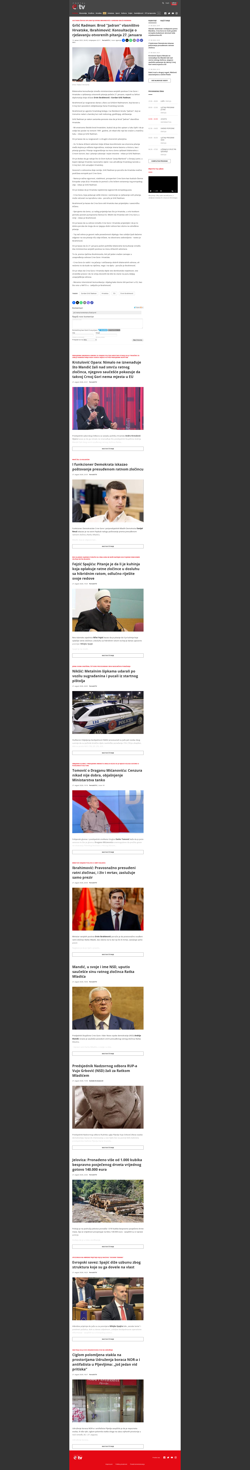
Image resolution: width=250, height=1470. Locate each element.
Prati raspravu (142, 307)
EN (159, 13)
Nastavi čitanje (108, 449)
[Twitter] (169, 13)
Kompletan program (159, 161)
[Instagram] (176, 13)
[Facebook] (165, 13)
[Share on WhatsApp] (130, 40)
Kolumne (111, 13)
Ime (73, 333)
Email (98, 333)
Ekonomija (83, 13)
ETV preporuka (150, 13)
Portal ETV (106, 40)
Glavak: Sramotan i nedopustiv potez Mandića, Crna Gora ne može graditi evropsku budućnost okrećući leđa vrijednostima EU (163, 32)
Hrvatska (105, 293)
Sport (118, 13)
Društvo (91, 13)
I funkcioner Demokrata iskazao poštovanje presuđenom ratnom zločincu (161, 45)
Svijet (130, 13)
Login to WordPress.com (114, 330)
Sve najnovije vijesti (159, 80)
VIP (104, 13)
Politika (75, 13)
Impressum (109, 1464)
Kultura (124, 13)
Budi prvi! (92, 313)
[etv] (78, 6)
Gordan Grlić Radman (89, 293)
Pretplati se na (77, 340)
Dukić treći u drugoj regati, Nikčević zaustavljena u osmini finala (162, 73)
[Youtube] (173, 13)
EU (114, 293)
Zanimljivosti (138, 13)
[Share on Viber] (137, 40)
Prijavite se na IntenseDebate (102, 330)
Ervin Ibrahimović (127, 293)
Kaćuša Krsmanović (96, 1081)
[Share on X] (127, 40)
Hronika (98, 13)
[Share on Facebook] (123, 40)
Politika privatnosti (121, 1464)
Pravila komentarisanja (137, 1464)
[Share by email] (134, 40)
